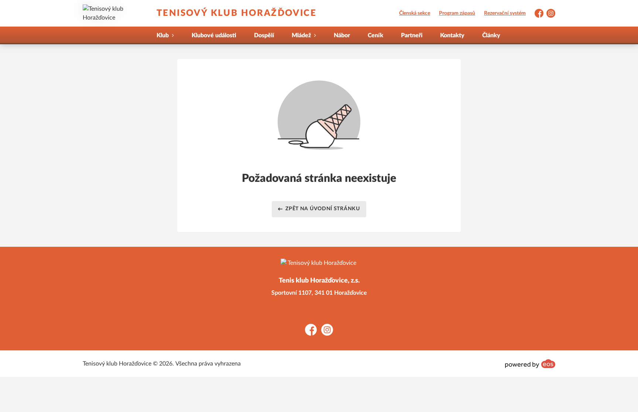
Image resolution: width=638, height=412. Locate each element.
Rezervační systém (505, 13)
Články (491, 35)
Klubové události (214, 35)
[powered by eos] (530, 363)
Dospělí (264, 35)
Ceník (375, 35)
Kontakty (452, 35)
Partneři (411, 35)
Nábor (342, 35)
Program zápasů (457, 13)
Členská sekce (414, 13)
